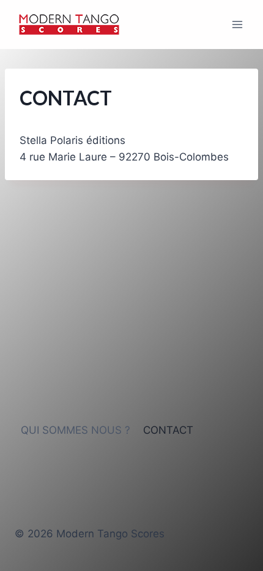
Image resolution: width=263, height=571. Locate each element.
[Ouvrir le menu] (237, 24)
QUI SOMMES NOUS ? (75, 430)
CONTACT (168, 430)
